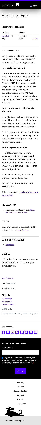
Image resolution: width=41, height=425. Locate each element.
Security (20, 382)
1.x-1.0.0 (5, 36)
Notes (35, 38)
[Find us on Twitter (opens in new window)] (26, 332)
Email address (7, 348)
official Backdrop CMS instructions (20, 211)
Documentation (8, 304)
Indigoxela (10, 244)
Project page (7, 298)
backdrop (8, 5)
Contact (20, 395)
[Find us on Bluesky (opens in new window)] (17, 332)
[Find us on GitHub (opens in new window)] (4, 332)
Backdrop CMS (19, 420)
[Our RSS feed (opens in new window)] (35, 332)
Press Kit (20, 399)
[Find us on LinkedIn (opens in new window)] (12, 332)
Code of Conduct (20, 391)
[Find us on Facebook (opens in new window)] (31, 332)
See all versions (8, 278)
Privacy (21, 386)
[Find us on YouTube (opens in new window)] (8, 332)
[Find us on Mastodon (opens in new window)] (21, 332)
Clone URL (7, 308)
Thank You (21, 403)
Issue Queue (22, 230)
